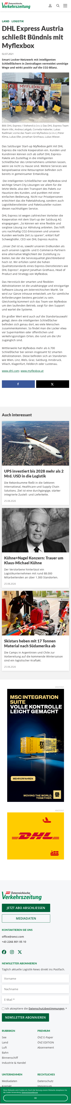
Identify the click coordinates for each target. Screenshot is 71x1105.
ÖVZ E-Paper (45, 1037)
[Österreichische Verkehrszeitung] (16, 5)
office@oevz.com (13, 936)
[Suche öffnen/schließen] (58, 5)
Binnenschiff (10, 1057)
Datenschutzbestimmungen (46, 1008)
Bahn (5, 1052)
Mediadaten (26, 918)
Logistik (18, 21)
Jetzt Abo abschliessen (26, 908)
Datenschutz (45, 1081)
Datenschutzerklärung (30, 1092)
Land (5, 21)
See (4, 1037)
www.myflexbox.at (32, 371)
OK (35, 1098)
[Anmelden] (51, 5)
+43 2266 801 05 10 (14, 941)
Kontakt (7, 1086)
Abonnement (45, 1047)
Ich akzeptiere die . (36, 1008)
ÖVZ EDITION (45, 1042)
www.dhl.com (10, 371)
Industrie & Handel (14, 1063)
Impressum (44, 1086)
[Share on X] (52, 384)
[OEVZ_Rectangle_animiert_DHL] (35, 835)
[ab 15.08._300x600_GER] (35, 745)
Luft (4, 1047)
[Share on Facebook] (18, 384)
